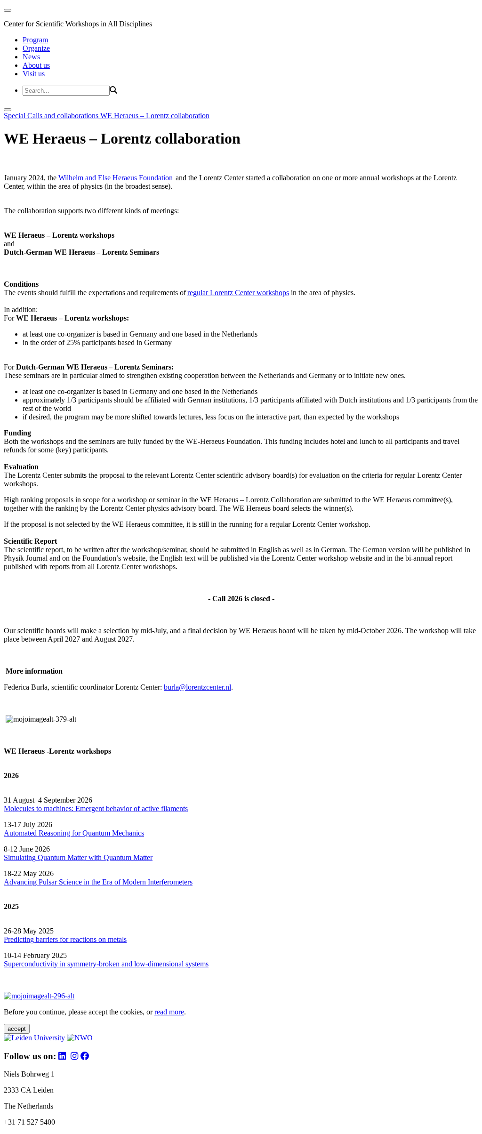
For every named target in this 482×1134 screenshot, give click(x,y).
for (76, 833)
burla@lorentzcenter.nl (197, 687)
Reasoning (54, 833)
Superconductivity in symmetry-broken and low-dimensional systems (106, 964)
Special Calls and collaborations (52, 116)
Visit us (34, 74)
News (31, 57)
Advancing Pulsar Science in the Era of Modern (76, 882)
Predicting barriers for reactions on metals (65, 939)
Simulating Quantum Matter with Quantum (68, 857)
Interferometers (170, 882)
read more (169, 1012)
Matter (143, 857)
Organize (36, 48)
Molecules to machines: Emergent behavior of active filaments (96, 808)
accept (17, 1028)
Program (35, 40)
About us (36, 65)
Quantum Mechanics (112, 833)
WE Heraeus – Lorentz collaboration (154, 116)
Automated (20, 833)
